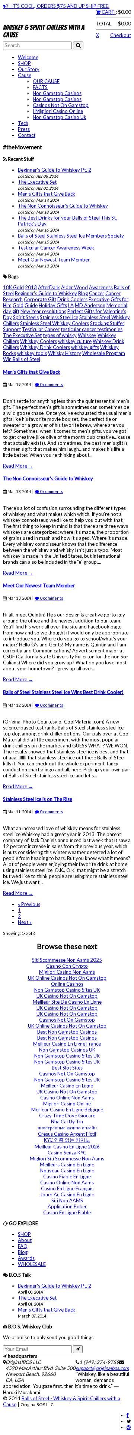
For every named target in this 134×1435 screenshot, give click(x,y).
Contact (26, 135)
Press (24, 129)
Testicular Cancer (41, 329)
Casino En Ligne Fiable (67, 1212)
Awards (26, 1258)
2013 (31, 287)
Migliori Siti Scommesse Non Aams (67, 1159)
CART (108, 12)
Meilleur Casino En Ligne (67, 1086)
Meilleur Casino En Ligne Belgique (67, 1110)
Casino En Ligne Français (67, 1188)
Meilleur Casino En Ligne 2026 (67, 1147)
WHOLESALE (32, 1264)
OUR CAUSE (46, 81)
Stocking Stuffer (107, 323)
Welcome (28, 57)
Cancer (96, 293)
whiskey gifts (85, 347)
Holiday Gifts (53, 305)
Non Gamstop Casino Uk (59, 117)
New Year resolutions (43, 311)
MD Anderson (90, 305)
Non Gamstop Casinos (57, 93)
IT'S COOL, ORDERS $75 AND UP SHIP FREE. (58, 6)
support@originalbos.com (102, 1368)
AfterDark (49, 287)
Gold (18, 305)
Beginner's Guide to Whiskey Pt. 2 (54, 170)
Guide (31, 305)
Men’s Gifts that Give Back (46, 194)
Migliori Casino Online (67, 1104)
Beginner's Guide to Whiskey (46, 293)
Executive (99, 299)
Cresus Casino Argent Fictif (67, 1134)
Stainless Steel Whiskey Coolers (54, 323)
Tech (23, 123)
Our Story (28, 69)
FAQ (23, 1246)
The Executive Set (37, 182)
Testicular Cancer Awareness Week (56, 248)
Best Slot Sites (67, 1068)
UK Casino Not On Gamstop (67, 996)
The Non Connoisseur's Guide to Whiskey (63, 206)
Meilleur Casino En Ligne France (67, 1044)
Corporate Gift (40, 299)
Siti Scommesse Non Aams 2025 (67, 960)
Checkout (120, 35)
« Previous (29, 904)
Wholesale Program (103, 353)
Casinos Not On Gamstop (61, 105)
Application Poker (67, 1206)
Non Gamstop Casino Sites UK (67, 990)
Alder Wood (74, 287)
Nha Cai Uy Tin (67, 1122)
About (25, 1240)
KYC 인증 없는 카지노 (67, 1140)
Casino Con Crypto (67, 966)
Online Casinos (67, 984)
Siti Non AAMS (67, 1200)
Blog (83, 293)
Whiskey (87, 335)
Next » (25, 922)
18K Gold (13, 287)
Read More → (18, 466)
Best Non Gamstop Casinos (67, 1032)
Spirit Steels (26, 317)
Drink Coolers (72, 299)
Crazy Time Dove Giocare (67, 1116)
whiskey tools (32, 353)
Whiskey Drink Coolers (45, 347)
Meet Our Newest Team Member (54, 260)
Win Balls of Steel (21, 359)
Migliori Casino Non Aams (67, 972)
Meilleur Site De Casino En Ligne (67, 1002)
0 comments (51, 384)
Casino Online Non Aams (67, 1098)
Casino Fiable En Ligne (67, 1176)
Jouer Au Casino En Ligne (67, 1194)
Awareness (101, 287)
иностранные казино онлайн (67, 1127)
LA (71, 305)
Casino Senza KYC (67, 1153)
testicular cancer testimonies (91, 329)
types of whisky (60, 335)
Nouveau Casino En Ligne (67, 1171)
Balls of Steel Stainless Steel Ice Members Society (71, 236)
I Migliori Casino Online (58, 111)
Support (12, 329)
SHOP (24, 63)
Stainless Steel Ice (59, 317)
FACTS (40, 87)
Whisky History (64, 353)
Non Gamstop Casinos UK (67, 1050)
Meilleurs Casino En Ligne (67, 1165)
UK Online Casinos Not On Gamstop (67, 978)
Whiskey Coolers (38, 341)
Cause (24, 75)
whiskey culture (75, 341)
